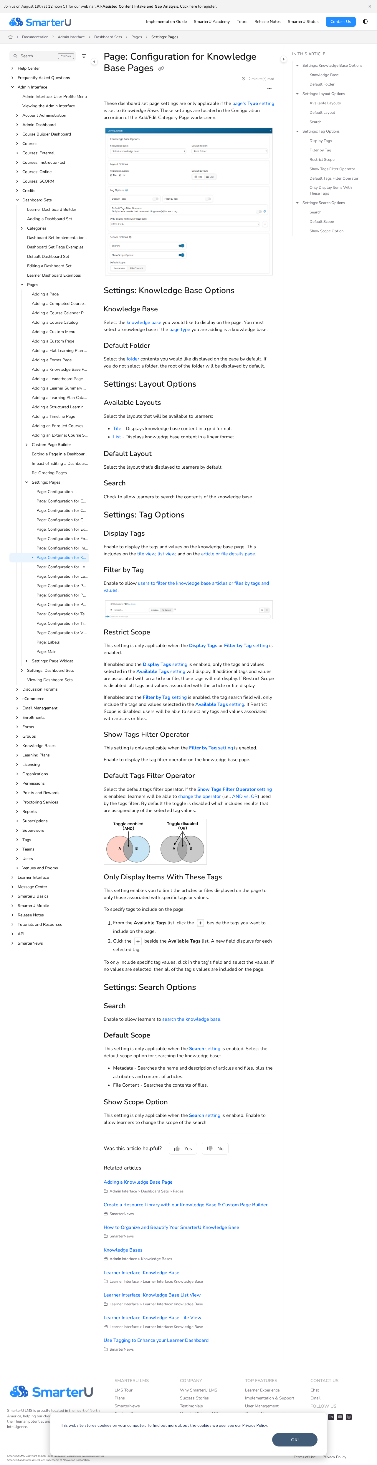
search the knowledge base (191, 1019)
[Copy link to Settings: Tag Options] (194, 515)
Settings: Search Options (323, 203)
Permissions (33, 783)
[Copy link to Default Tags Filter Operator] (204, 776)
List (117, 437)
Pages (136, 37)
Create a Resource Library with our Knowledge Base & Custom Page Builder (186, 1205)
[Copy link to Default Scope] (159, 1035)
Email (315, 1398)
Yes (188, 1148)
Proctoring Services (40, 802)
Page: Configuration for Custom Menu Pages (62, 510)
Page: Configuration (55, 492)
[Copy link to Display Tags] (154, 534)
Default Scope (322, 221)
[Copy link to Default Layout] (161, 454)
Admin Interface (71, 37)
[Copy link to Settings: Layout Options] (206, 385)
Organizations (35, 774)
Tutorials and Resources (40, 924)
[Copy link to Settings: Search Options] (205, 988)
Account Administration (44, 115)
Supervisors (33, 830)
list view (166, 554)
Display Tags (321, 140)
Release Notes (31, 915)
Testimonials (191, 1406)
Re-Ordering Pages (49, 473)
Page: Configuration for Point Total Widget (62, 604)
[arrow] (297, 65)
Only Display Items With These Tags (331, 190)
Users (27, 858)
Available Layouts (325, 103)
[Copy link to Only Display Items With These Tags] (231, 877)
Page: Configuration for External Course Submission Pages (62, 529)
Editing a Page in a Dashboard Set (60, 454)
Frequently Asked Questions (44, 78)
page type (179, 329)
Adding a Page (45, 294)
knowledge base (144, 322)
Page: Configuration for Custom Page (62, 520)
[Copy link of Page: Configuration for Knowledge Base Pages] (161, 68)
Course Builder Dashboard (46, 134)
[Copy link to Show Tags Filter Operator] (199, 735)
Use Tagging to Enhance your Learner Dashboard (156, 1340)
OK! (295, 1439)
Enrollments (33, 717)
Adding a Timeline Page (53, 416)
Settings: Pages (164, 37)
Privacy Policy (334, 1457)
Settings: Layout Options (323, 93)
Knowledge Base (324, 75)
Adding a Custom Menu (53, 332)
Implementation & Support (269, 1398)
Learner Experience (262, 1390)
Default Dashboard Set (48, 256)
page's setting (253, 103)
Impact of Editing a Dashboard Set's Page (60, 463)
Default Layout (322, 112)
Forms (28, 727)
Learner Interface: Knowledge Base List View (152, 1295)
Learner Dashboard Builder (51, 209)
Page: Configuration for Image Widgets (62, 548)
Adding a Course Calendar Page (60, 313)
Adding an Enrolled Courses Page (60, 426)
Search (315, 122)
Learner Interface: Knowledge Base (141, 1272)
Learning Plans (36, 755)
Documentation (35, 37)
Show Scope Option (326, 231)
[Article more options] (269, 89)
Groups (29, 736)
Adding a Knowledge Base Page (60, 369)
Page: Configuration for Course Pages (62, 501)
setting (246, 645)
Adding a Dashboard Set (49, 219)
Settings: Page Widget (52, 661)
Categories (37, 228)
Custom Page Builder (51, 444)
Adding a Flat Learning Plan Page (60, 350)
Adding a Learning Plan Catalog (60, 397)
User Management (262, 1406)
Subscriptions (35, 821)
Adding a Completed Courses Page (60, 303)
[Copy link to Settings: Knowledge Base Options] (244, 291)
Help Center (29, 68)
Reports (29, 811)
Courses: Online (37, 172)
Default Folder (322, 84)
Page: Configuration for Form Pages (62, 539)
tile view (146, 554)
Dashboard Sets (108, 37)
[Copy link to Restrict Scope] (159, 632)
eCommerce (33, 698)
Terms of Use (305, 1457)
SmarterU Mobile (33, 905)
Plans (120, 1398)
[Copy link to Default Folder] (159, 346)
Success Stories (194, 1398)
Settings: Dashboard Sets (50, 670)
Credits (28, 190)
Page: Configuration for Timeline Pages (62, 623)
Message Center (32, 887)
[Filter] (83, 56)
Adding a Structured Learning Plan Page (60, 407)
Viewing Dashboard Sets (50, 680)
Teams (28, 849)
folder (133, 359)
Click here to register (198, 6)
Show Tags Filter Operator (332, 169)
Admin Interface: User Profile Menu (54, 96)
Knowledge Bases (39, 746)
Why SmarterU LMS (198, 1390)
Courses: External (38, 153)
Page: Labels (48, 642)
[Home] (40, 22)
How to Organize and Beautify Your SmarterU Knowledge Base (171, 1227)
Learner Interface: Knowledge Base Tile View (152, 1317)
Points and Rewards (40, 793)
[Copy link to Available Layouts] (170, 403)
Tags (26, 840)
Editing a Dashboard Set (49, 266)
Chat (314, 1390)
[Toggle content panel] (283, 59)
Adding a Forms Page (52, 360)
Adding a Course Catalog (55, 322)
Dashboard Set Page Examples (55, 247)
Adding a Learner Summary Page (60, 388)
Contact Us (340, 21)
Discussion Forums (40, 689)
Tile (117, 428)
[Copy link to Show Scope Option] (177, 1102)
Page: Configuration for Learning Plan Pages (62, 576)
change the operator (199, 796)
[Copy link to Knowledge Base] (167, 309)
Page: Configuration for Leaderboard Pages (62, 567)
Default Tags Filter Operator (334, 178)
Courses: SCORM (38, 181)
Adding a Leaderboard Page (57, 379)
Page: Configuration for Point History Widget (62, 586)
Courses (29, 143)
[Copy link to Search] (135, 484)
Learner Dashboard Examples (54, 275)
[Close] (369, 6)
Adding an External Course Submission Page (60, 435)
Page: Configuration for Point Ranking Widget (62, 595)
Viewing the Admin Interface (48, 106)
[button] (42, 56)
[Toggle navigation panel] (94, 61)
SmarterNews (30, 943)
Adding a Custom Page (53, 341)
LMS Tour (124, 1390)
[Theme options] (365, 21)
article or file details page (228, 554)
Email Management (39, 708)
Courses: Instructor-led (43, 162)
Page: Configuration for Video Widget (62, 633)
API (21, 934)
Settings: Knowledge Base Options (332, 65)
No (220, 1148)
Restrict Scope (322, 159)
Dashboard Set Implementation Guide (57, 237)
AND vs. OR (245, 796)
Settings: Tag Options (321, 131)
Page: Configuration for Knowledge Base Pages (62, 557)
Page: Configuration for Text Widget (62, 614)
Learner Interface (33, 877)
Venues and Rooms (40, 868)
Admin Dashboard (39, 125)
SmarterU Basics (33, 896)
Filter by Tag (320, 150)
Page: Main (47, 651)
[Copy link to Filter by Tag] (153, 570)
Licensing (31, 764)
